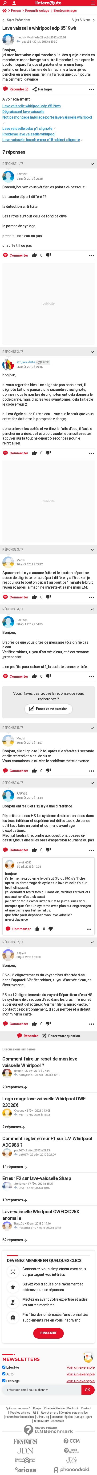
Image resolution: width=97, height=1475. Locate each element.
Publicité (72, 1408)
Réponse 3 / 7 (12, 549)
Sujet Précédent (18, 20)
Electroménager (65, 10)
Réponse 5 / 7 (12, 728)
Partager (45, 89)
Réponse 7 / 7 (12, 942)
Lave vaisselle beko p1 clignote (27, 128)
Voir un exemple (81, 1367)
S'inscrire (48, 1333)
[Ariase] (25, 1469)
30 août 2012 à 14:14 (29, 797)
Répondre (30, 1036)
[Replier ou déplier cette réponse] (92, 164)
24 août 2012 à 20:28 (29, 178)
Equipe (37, 1408)
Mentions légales (62, 1417)
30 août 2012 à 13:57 (29, 564)
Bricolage (12, 1381)
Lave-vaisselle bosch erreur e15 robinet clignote (41, 140)
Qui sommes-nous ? (18, 1408)
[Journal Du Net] (25, 1451)
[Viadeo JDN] (71, 1460)
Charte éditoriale (54, 1408)
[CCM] (71, 1441)
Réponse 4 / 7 (12, 609)
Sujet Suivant (81, 20)
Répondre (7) (18, 89)
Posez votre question (51, 709)
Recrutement (49, 1412)
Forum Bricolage (37, 10)
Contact (86, 1408)
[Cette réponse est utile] (34, 255)
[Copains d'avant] (25, 1460)
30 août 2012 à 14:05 (29, 624)
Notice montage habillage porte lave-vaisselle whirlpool (47, 117)
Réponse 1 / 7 (12, 164)
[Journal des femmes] (25, 1442)
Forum (16, 10)
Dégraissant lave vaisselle (23, 111)
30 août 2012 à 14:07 (29, 742)
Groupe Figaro (83, 1417)
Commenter (18, 255)
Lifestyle (12, 1367)
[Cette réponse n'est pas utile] (48, 255)
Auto (9, 1374)
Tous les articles (20, 1412)
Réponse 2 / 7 (12, 352)
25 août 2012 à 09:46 (29, 367)
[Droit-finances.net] (71, 1451)
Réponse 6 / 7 (12, 783)
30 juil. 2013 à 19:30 (45, 41)
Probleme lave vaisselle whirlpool (28, 134)
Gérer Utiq (42, 1417)
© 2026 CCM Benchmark (49, 1421)
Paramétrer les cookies (19, 1417)
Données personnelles (74, 1412)
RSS (35, 1412)
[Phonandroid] (71, 1470)
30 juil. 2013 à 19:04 (29, 866)
